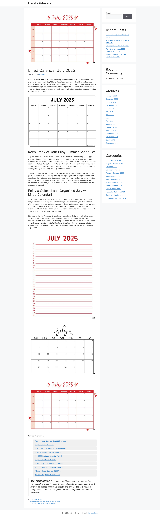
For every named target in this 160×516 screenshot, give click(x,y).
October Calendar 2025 (114, 195)
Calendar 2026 (111, 167)
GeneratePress (93, 513)
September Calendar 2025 (116, 198)
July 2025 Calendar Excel (44, 445)
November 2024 (112, 137)
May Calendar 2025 (113, 189)
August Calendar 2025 (114, 164)
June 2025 (110, 115)
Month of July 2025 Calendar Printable (49, 467)
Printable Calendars (39, 3)
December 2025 (112, 99)
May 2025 (109, 118)
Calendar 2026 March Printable (117, 46)
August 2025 (110, 108)
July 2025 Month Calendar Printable (48, 452)
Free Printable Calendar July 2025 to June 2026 (52, 441)
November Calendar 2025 (115, 192)
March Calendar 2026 (114, 186)
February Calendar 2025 (115, 173)
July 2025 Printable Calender (45, 460)
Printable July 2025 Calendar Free (47, 475)
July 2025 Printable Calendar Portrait (48, 456)
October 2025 (111, 102)
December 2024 (112, 134)
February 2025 (111, 127)
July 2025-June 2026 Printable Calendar (42, 503)
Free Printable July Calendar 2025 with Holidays (45, 501)
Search (108, 13)
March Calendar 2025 (114, 182)
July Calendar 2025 (36, 499)
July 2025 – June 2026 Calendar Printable (50, 448)
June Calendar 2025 (113, 179)
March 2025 (110, 124)
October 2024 (111, 140)
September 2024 (112, 143)
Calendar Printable (113, 170)
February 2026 (111, 96)
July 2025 (109, 112)
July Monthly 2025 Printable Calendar (49, 463)
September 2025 (112, 105)
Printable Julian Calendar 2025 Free (48, 471)
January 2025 (111, 130)
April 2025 (110, 121)
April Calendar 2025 (113, 160)
